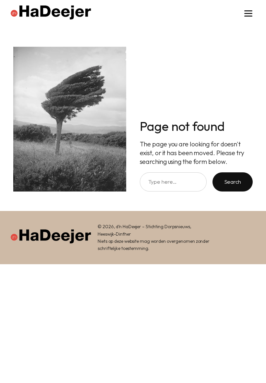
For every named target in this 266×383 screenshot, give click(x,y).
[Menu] (248, 13)
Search (232, 181)
